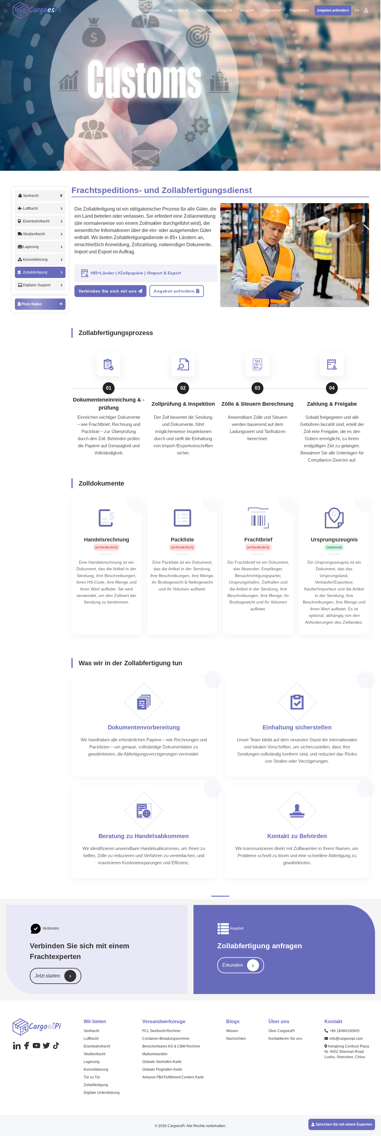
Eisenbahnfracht (36, 221)
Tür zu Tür (92, 1077)
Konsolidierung (35, 259)
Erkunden (233, 965)
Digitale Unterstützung (102, 1093)
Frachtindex (299, 10)
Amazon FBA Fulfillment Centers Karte (173, 1077)
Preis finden (31, 304)
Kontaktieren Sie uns (285, 1039)
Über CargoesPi (281, 1031)
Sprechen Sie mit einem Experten (343, 1124)
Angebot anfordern (333, 10)
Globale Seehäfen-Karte (162, 1062)
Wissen (232, 1031)
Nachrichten (236, 1039)
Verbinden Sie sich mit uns (108, 291)
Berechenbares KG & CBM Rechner (171, 1046)
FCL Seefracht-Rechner (161, 1031)
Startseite (152, 10)
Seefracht (91, 1031)
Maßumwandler (155, 1054)
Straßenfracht (34, 234)
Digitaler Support (36, 285)
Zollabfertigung (35, 272)
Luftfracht (30, 208)
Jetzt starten (48, 975)
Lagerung (31, 247)
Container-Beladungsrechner (166, 1039)
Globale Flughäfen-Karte (162, 1069)
